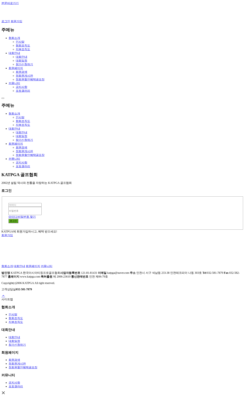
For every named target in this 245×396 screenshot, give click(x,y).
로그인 (5, 21)
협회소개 (7, 266)
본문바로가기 (10, 3)
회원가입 (16, 21)
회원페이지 (33, 266)
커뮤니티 (46, 266)
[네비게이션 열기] (2, 98)
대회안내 (19, 266)
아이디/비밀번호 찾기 (22, 216)
